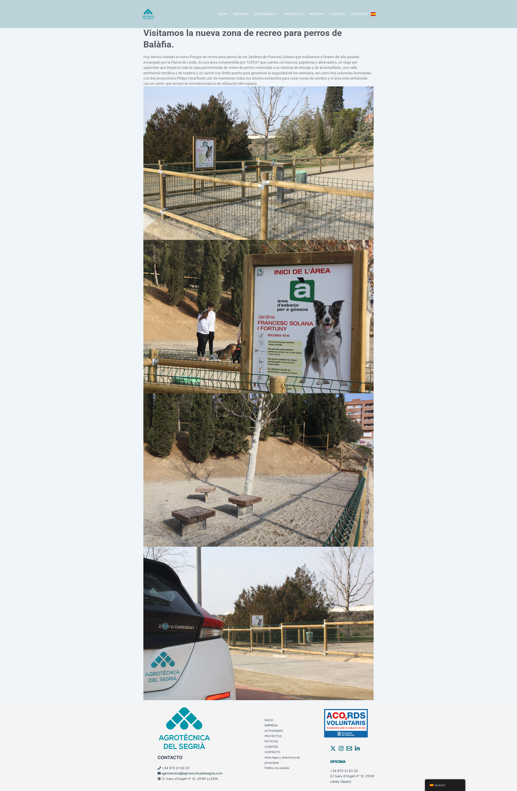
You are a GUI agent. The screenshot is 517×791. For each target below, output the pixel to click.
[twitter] (333, 748)
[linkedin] (357, 748)
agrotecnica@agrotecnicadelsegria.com (192, 773)
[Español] (373, 14)
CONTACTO (359, 14)
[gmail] (349, 748)
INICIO (222, 14)
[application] (276, 14)
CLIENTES (337, 14)
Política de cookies (277, 768)
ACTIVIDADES (264, 14)
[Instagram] (341, 748)
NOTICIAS (317, 14)
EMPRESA (240, 14)
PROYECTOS (294, 14)
